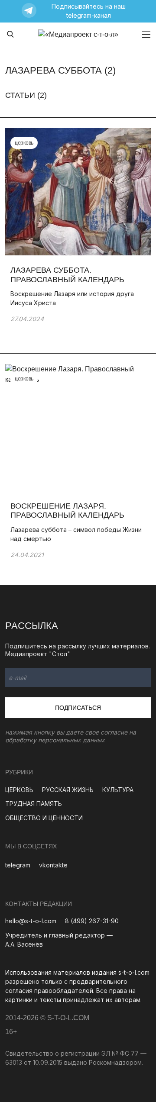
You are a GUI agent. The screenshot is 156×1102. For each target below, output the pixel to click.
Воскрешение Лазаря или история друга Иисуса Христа (72, 298)
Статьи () (26, 95)
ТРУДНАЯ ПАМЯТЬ (33, 803)
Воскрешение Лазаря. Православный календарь (67, 511)
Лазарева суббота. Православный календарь (67, 275)
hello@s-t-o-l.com (30, 921)
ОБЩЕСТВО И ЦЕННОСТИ (44, 818)
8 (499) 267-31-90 (92, 921)
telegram (17, 865)
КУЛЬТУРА (117, 789)
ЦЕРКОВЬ (19, 789)
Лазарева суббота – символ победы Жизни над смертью (76, 534)
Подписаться (78, 707)
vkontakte (53, 865)
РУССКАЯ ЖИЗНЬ (68, 789)
